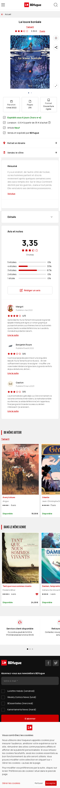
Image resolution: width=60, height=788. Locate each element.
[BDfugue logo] (32, 4)
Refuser (39, 783)
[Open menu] (3, 5)
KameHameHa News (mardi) (21, 709)
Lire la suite (13, 335)
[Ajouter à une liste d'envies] (56, 38)
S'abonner (30, 718)
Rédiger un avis (32, 290)
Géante (45, 497)
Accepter (51, 783)
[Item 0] (28, 92)
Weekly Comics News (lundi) (21, 697)
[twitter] (56, 663)
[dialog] (30, 755)
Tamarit (30, 27)
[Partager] (56, 47)
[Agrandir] (56, 86)
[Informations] (49, 122)
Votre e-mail (10, 680)
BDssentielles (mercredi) (20, 703)
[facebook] (48, 663)
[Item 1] (31, 92)
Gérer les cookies (11, 783)
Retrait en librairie (16, 143)
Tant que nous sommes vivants (17, 586)
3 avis (42, 31)
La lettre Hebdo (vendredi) (21, 690)
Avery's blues (9, 497)
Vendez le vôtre (15, 152)
